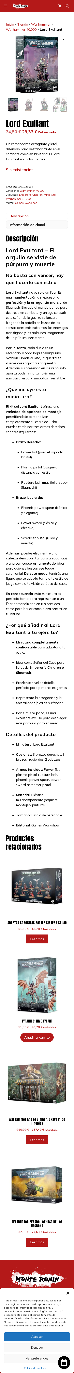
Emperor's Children (31, 194)
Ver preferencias (37, 1358)
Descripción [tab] (19, 216)
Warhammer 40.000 (21, 29)
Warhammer (41, 24)
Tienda (22, 24)
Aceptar (37, 1337)
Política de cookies (35, 1367)
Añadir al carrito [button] (37, 1037)
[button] (68, 1293)
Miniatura (50, 194)
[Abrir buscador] (67, 6)
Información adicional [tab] (27, 225)
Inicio (10, 24)
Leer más (37, 939)
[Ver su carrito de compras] (59, 6)
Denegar (37, 1347)
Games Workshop (26, 202)
